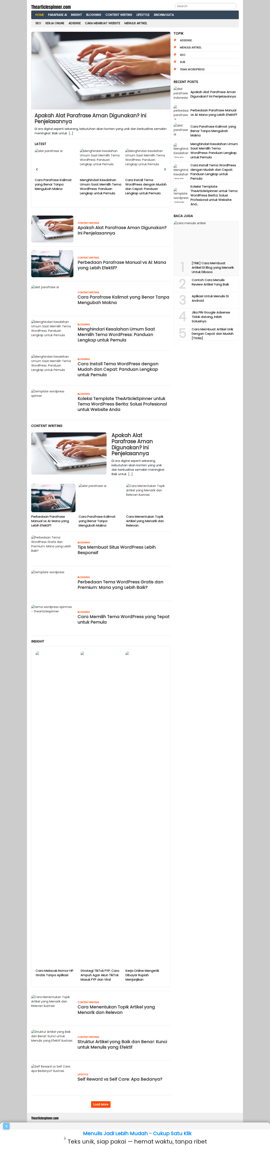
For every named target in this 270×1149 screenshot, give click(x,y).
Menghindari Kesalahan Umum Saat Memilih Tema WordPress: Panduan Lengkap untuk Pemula (55, 186)
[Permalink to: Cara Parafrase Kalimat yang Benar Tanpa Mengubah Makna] (101, 498)
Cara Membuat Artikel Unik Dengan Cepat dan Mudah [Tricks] (213, 333)
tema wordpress (192, 69)
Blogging (84, 324)
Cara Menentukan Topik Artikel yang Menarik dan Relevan (145, 521)
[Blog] (51, 6)
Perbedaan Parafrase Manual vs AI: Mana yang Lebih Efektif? (122, 265)
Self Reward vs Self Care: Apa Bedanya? (120, 1079)
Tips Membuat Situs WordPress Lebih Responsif (117, 550)
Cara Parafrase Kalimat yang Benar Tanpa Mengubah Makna (123, 299)
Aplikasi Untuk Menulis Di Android (210, 298)
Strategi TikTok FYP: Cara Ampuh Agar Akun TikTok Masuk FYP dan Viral (100, 975)
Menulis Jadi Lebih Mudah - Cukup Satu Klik (137, 1133)
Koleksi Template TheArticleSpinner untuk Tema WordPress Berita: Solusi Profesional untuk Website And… (214, 195)
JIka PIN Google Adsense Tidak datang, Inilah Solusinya (211, 316)
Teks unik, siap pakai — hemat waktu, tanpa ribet (137, 1141)
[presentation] (37, 170)
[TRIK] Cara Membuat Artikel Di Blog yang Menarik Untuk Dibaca (213, 267)
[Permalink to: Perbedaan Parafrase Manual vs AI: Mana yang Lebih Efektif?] (53, 498)
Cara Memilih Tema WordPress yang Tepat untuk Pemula (124, 619)
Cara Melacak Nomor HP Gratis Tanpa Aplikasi (54, 972)
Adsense (186, 40)
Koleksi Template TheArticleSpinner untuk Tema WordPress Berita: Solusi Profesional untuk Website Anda (144, 189)
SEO (182, 55)
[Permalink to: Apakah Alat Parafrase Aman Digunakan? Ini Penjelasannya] (101, 70)
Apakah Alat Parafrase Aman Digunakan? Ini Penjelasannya (90, 119)
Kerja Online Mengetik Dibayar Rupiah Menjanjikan (142, 975)
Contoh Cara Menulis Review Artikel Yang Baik (210, 282)
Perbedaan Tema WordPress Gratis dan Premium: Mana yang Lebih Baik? (120, 584)
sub (182, 62)
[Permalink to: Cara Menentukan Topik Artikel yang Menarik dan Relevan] (148, 498)
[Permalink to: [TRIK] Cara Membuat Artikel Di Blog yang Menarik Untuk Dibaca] (206, 239)
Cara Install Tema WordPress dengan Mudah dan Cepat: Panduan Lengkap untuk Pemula (100, 186)
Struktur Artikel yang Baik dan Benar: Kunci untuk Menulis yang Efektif (122, 1044)
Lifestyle (83, 1074)
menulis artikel (190, 47)
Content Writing (88, 223)
